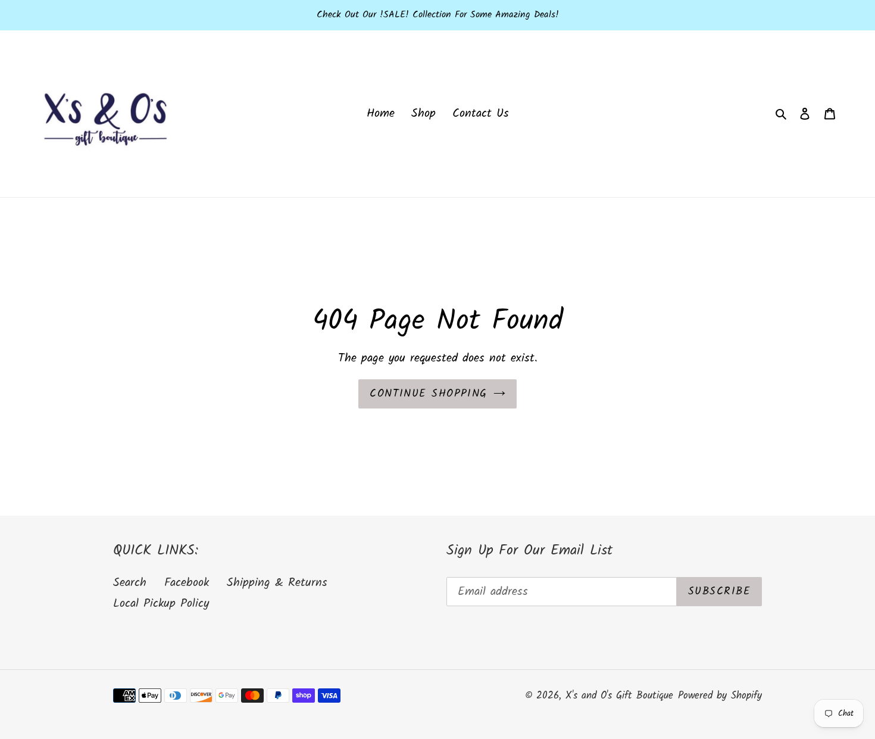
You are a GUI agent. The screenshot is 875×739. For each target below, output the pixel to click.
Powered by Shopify (720, 696)
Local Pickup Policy (161, 603)
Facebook (186, 583)
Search (129, 583)
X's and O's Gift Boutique (619, 696)
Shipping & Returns (277, 583)
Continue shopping (428, 394)
